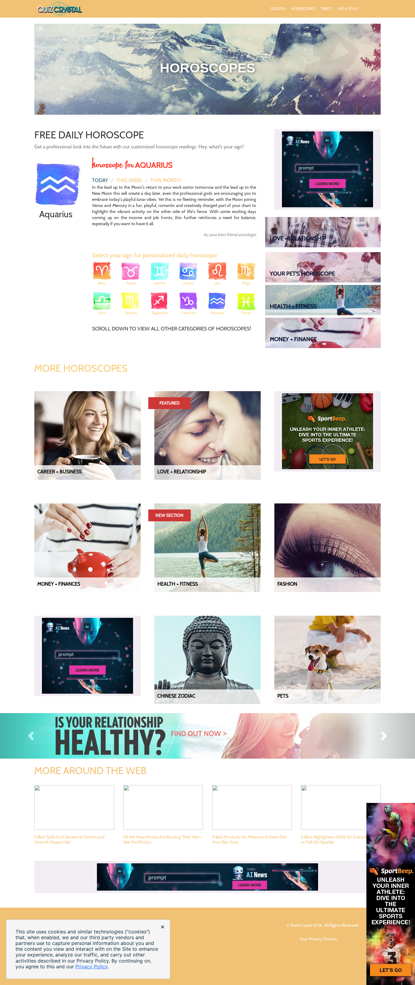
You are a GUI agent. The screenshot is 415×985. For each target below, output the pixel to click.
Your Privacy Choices (319, 939)
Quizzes (277, 8)
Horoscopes (303, 8)
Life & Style (348, 8)
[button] (31, 736)
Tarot (326, 8)
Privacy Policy (91, 966)
